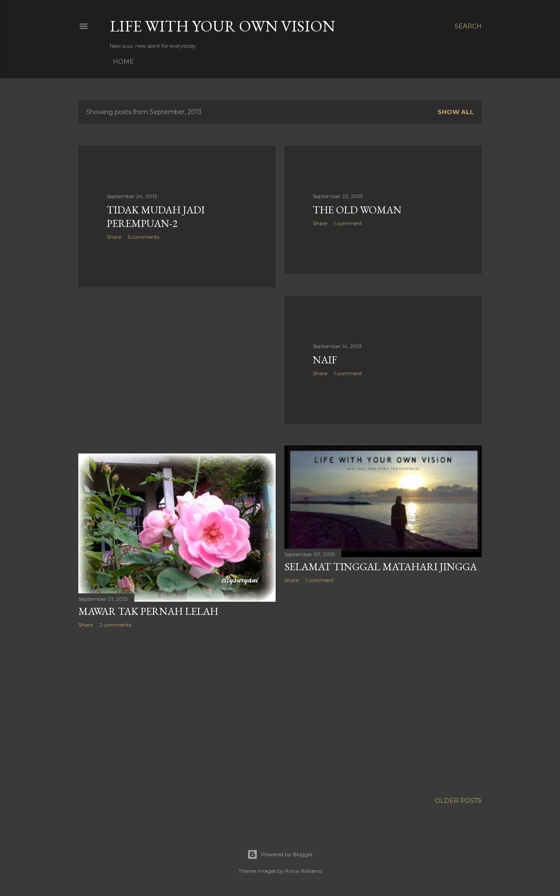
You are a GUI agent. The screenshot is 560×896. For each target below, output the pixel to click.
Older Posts (458, 801)
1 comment (348, 223)
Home (123, 62)
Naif (325, 359)
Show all (456, 112)
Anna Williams (303, 871)
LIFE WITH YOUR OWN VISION (222, 26)
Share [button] (114, 237)
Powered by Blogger (287, 854)
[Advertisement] (177, 370)
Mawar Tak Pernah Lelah (148, 611)
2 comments (115, 624)
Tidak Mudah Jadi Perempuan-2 (156, 216)
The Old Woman (357, 209)
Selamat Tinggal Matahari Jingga (380, 566)
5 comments (143, 237)
